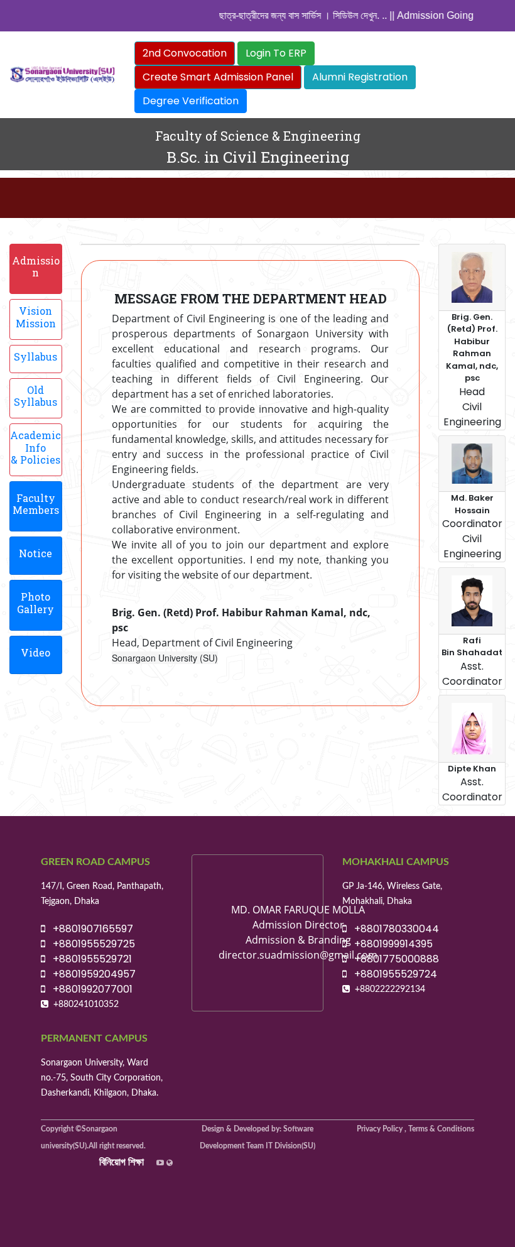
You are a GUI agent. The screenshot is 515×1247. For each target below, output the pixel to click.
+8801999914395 (390, 944)
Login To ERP (276, 53)
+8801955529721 (88, 959)
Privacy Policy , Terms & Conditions (415, 1129)
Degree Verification (191, 101)
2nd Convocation (185, 53)
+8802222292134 (390, 989)
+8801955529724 (392, 974)
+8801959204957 (90, 974)
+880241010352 (86, 1004)
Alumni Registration (360, 77)
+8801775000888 (393, 959)
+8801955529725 (90, 944)
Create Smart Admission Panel (218, 77)
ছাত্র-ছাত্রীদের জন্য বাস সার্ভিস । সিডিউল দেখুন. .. (297, 15)
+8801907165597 (89, 929)
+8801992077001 (89, 989)
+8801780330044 (393, 929)
